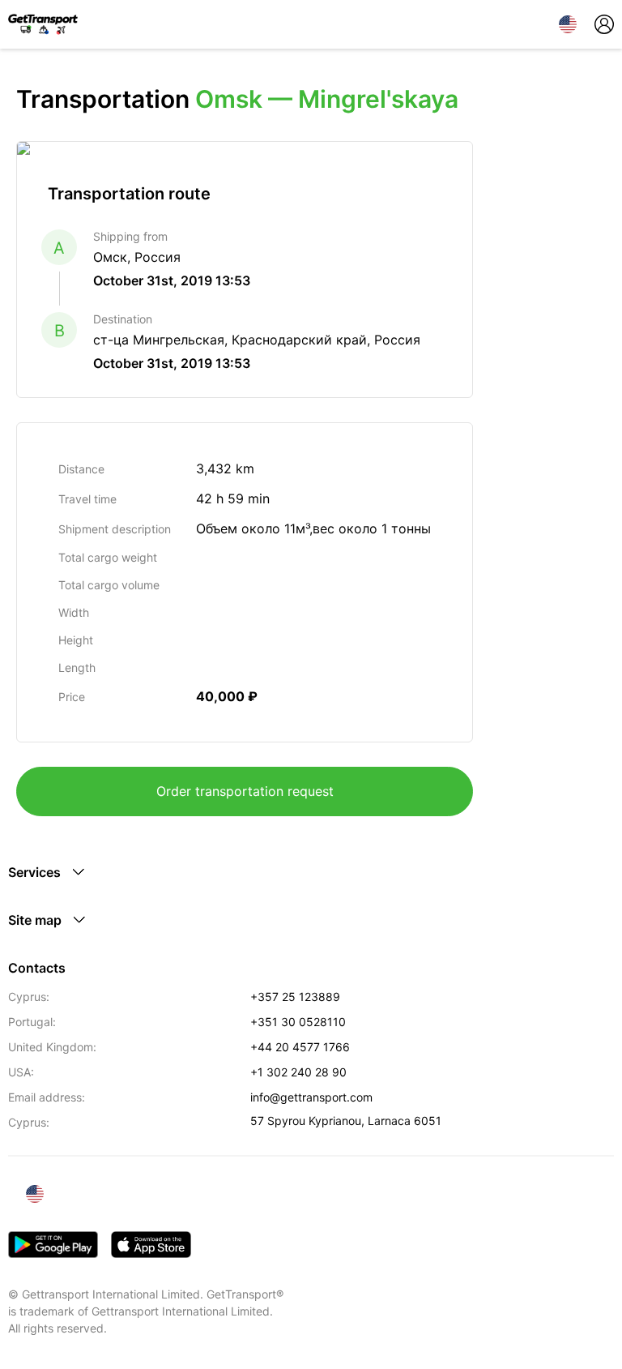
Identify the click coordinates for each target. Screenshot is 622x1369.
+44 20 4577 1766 (300, 1047)
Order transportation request (245, 791)
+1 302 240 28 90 (298, 1072)
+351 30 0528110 (298, 1022)
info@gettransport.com (311, 1097)
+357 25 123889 (295, 996)
